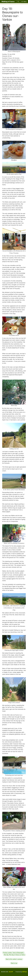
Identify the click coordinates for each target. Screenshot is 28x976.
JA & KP (11, 971)
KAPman (24, 971)
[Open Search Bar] (18, 1)
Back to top (14, 963)
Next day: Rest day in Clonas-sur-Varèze (14, 954)
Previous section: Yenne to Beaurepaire (13, 952)
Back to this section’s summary (14, 959)
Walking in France (7, 1)
